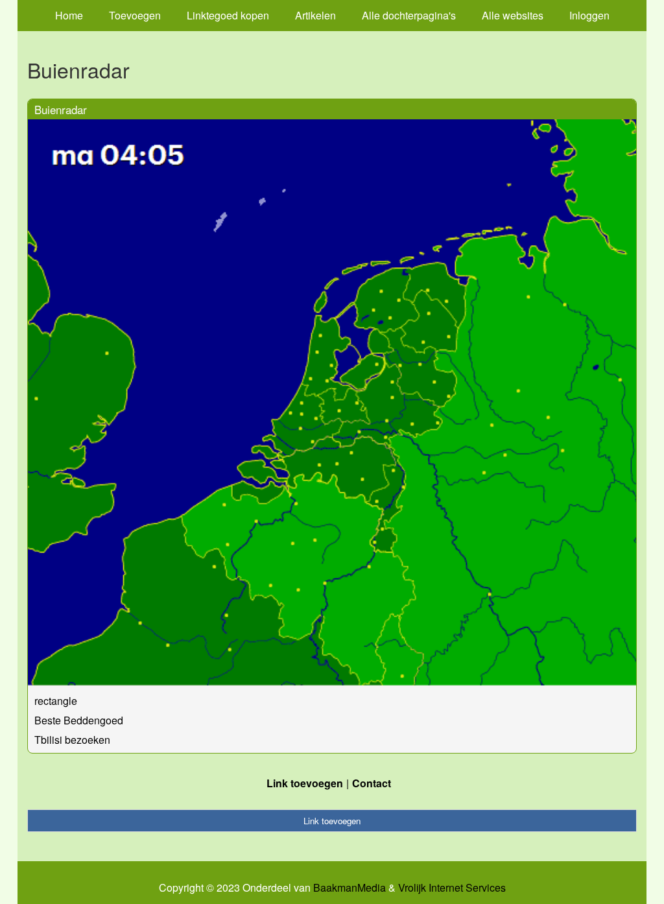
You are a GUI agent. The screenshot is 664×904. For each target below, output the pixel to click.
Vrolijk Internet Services (452, 887)
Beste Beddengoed (78, 720)
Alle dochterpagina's (409, 15)
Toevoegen (135, 15)
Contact (371, 783)
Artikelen (315, 15)
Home (69, 15)
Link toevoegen (305, 783)
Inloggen (589, 15)
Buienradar (60, 109)
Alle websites (512, 15)
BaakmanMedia (349, 887)
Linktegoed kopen (228, 15)
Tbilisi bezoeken (72, 739)
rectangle (55, 700)
